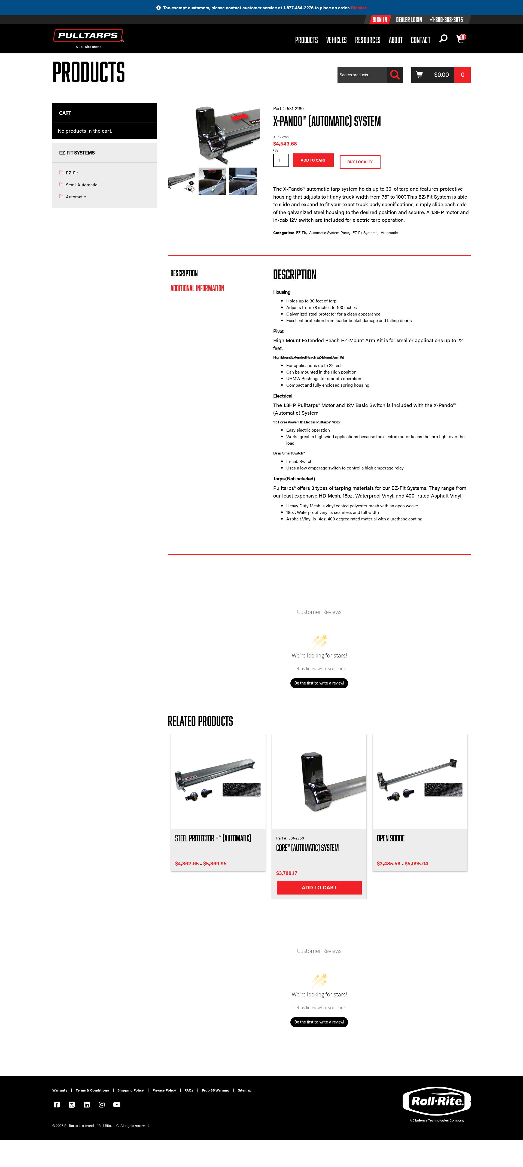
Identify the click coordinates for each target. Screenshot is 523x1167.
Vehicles (336, 39)
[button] (443, 40)
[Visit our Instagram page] (101, 1105)
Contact (420, 39)
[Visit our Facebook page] (56, 1105)
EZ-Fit (72, 172)
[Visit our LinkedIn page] (86, 1105)
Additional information (197, 288)
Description (184, 273)
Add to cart (313, 160)
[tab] (214, 273)
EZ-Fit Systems (365, 232)
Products (306, 39)
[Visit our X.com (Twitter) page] (71, 1105)
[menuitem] (62, 1090)
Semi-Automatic (81, 184)
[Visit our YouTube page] (116, 1105)
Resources (368, 39)
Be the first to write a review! (319, 683)
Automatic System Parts (329, 232)
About (396, 39)
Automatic (76, 196)
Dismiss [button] (359, 7)
